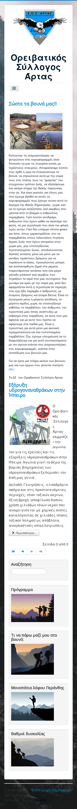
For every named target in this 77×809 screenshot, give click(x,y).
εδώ (11, 369)
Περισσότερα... (26, 533)
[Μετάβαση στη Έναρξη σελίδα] (13, 552)
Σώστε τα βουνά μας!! (33, 103)
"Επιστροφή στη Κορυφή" (52, 789)
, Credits (39, 800)
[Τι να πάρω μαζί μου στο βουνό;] (33, 658)
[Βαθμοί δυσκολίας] (33, 751)
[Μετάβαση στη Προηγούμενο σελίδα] (22, 552)
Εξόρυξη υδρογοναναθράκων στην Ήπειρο (37, 390)
